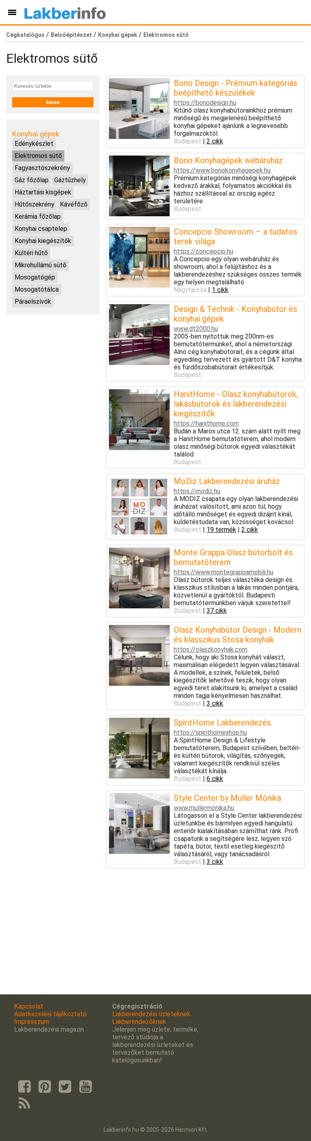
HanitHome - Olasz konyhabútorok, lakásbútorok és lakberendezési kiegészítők (236, 403)
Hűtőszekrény (34, 204)
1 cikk (220, 290)
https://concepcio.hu (203, 251)
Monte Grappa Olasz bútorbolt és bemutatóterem (233, 557)
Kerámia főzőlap (38, 216)
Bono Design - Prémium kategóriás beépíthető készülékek (235, 88)
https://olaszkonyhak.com (210, 649)
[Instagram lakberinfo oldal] (44, 1086)
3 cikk (215, 703)
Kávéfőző (73, 204)
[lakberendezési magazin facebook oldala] (24, 1086)
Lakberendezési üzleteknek (151, 1014)
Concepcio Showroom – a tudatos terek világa (235, 236)
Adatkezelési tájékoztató (50, 1014)
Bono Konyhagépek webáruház (228, 160)
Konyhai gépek (117, 35)
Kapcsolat (28, 1006)
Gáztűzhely (70, 180)
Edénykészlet (34, 143)
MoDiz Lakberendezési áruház (227, 481)
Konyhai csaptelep (41, 228)
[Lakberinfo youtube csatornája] (85, 1086)
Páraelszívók (33, 301)
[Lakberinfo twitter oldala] (65, 1086)
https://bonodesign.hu (205, 103)
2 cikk (215, 141)
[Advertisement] (53, 360)
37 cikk (217, 610)
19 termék (221, 529)
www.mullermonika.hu (204, 808)
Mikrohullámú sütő (40, 265)
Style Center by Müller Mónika (227, 798)
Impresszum (31, 1022)
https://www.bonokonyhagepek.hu (222, 170)
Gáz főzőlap (32, 180)
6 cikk (215, 779)
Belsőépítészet (71, 35)
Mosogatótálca (37, 289)
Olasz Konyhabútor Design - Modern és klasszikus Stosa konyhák (237, 634)
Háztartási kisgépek (43, 192)
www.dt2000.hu (196, 329)
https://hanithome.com (206, 423)
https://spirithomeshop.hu (210, 732)
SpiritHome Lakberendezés (222, 722)
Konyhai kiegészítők (43, 241)
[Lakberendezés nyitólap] (65, 12)
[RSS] (24, 1103)
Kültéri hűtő (31, 253)
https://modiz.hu (197, 491)
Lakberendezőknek (139, 1022)
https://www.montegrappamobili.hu (223, 572)
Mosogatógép (35, 277)
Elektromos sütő (166, 35)
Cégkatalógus (25, 35)
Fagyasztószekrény (42, 168)
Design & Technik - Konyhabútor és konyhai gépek (235, 314)
